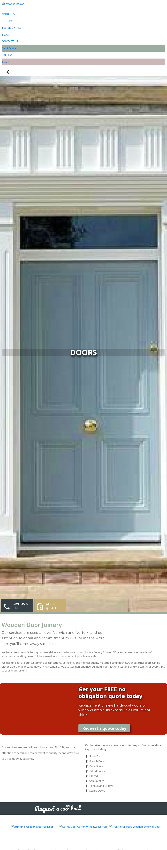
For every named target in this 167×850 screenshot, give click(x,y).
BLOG (5, 34)
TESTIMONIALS (11, 28)
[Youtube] (11, 72)
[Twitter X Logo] (7, 72)
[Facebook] (3, 72)
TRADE (6, 62)
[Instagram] (15, 72)
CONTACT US (10, 41)
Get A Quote (9, 48)
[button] (3, 828)
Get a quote (51, 606)
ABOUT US (8, 14)
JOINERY (7, 21)
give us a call (20, 606)
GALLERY (7, 55)
